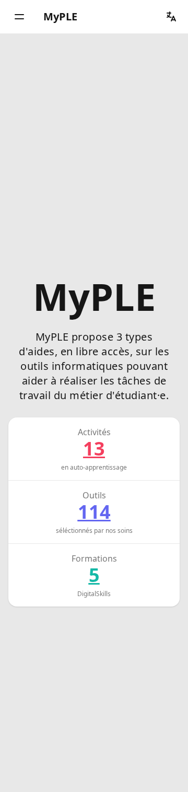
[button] (19, 16)
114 (94, 512)
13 (94, 448)
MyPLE (60, 16)
